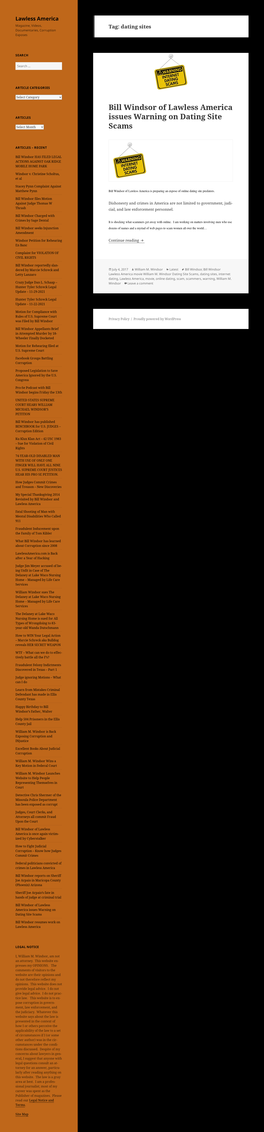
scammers (193, 279)
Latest (173, 269)
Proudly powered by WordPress (157, 319)
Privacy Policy (119, 319)
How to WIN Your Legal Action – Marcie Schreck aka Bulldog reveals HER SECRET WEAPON (38, 640)
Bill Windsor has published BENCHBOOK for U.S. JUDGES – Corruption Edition (38, 426)
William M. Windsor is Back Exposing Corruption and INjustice (35, 736)
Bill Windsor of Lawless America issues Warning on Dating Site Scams (35, 909)
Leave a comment (140, 283)
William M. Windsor (149, 269)
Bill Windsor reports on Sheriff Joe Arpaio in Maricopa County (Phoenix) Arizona (38, 880)
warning (209, 279)
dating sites (208, 274)
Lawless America (37, 18)
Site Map (21, 1114)
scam (180, 279)
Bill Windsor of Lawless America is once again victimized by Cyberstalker (37, 834)
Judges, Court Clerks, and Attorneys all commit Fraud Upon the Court (35, 817)
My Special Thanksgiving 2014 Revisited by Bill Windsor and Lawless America (37, 499)
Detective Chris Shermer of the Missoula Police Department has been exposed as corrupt (38, 799)
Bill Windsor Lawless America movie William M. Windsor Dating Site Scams (165, 271)
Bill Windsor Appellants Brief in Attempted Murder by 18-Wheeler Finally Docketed (37, 333)
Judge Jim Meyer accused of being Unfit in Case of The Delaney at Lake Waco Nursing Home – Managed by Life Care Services (38, 575)
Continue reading (127, 240)
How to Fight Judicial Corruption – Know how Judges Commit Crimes (38, 851)
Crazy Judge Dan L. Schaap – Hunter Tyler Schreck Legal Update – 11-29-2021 (36, 287)
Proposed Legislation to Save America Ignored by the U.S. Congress (36, 375)
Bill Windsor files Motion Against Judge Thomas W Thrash (33, 203)
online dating (165, 279)
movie (149, 279)
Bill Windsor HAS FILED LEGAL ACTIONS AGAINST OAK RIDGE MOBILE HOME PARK (38, 161)
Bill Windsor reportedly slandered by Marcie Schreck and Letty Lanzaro (37, 270)
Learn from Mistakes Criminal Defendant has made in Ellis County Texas (37, 694)
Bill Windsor (193, 269)
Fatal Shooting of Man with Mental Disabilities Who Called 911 (38, 516)
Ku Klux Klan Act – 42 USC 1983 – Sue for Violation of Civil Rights (38, 443)
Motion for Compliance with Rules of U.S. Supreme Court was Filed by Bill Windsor (36, 316)
